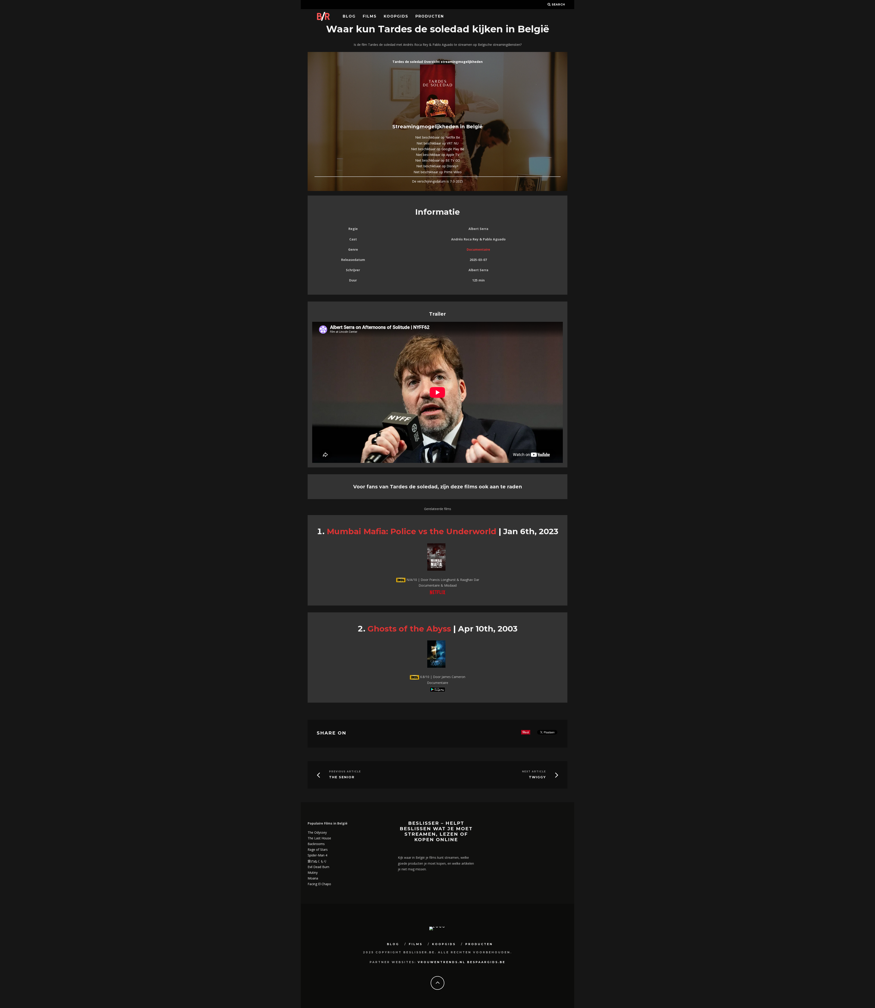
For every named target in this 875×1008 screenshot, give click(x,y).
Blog (349, 16)
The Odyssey (317, 832)
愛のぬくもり (317, 861)
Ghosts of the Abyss (409, 629)
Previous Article (345, 771)
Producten (429, 16)
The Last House (319, 838)
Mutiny (313, 872)
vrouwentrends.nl (442, 962)
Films (370, 16)
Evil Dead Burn (318, 867)
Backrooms (316, 844)
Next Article (534, 771)
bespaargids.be (486, 962)
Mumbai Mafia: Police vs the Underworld (411, 531)
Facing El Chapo (319, 884)
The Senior (342, 777)
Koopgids (396, 16)
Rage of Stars (318, 849)
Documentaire (478, 249)
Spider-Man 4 (317, 855)
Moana (313, 878)
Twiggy (537, 777)
